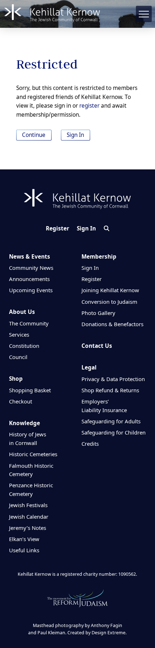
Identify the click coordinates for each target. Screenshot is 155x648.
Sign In (75, 135)
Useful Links (24, 550)
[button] (144, 14)
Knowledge (24, 423)
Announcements (29, 278)
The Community (29, 323)
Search (106, 228)
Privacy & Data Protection (113, 379)
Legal (89, 367)
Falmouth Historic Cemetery (31, 470)
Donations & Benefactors (112, 324)
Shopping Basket (30, 390)
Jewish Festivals (28, 505)
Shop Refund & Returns (110, 390)
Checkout (20, 401)
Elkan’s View (24, 539)
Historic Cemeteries (33, 454)
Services (19, 334)
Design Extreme (108, 633)
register (89, 105)
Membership (98, 256)
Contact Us (96, 346)
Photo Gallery (98, 312)
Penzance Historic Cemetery (31, 489)
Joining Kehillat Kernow (110, 290)
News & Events (29, 256)
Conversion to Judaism (109, 301)
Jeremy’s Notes (27, 527)
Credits (90, 443)
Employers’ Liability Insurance (104, 406)
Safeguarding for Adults (111, 421)
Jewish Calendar (28, 516)
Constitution (24, 345)
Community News (31, 267)
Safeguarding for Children (113, 432)
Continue (33, 135)
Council (18, 356)
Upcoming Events (31, 290)
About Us (22, 312)
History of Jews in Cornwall (27, 438)
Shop (16, 379)
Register (57, 228)
